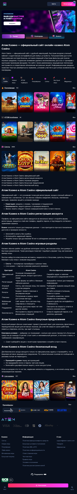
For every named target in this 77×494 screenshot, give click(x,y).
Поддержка (38, 474)
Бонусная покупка (8, 456)
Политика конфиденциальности (34, 450)
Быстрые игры (57, 81)
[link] (8, 410)
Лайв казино (6, 450)
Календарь (38, 36)
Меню (4, 489)
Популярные (36, 81)
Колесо (58, 36)
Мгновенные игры (8, 453)
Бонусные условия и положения (34, 444)
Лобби (5, 81)
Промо (15, 36)
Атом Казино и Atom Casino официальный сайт (21, 176)
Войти (54, 4)
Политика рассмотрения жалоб (34, 465)
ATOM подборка (24, 81)
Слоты (47, 81)
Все (74, 88)
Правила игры (27, 459)
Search (72, 489)
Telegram (60, 444)
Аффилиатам (61, 447)
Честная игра (27, 456)
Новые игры (14, 81)
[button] (68, 27)
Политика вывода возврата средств (35, 440)
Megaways (67, 81)
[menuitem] (8, 440)
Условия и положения (30, 462)
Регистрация (68, 4)
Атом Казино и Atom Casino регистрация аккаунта (22, 178)
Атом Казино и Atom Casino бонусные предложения (23, 183)
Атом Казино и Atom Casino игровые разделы (20, 180)
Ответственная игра (30, 453)
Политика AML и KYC (30, 447)
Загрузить (12, 23)
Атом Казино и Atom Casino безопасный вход (20, 185)
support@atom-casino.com (65, 440)
